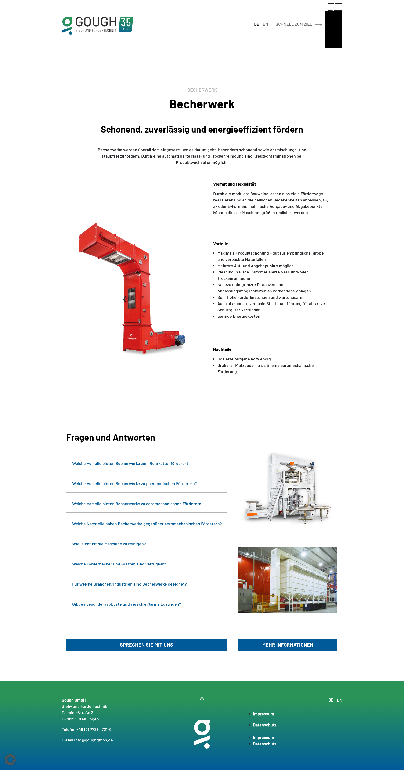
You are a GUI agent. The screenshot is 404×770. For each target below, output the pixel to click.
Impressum (263, 713)
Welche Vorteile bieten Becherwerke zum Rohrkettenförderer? (130, 463)
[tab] (146, 463)
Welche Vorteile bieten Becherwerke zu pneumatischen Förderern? (134, 483)
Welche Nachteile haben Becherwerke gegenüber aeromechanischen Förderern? (147, 523)
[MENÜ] (333, 5)
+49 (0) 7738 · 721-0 (94, 729)
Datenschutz (264, 724)
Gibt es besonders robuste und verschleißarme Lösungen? (126, 604)
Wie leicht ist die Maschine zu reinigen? (109, 543)
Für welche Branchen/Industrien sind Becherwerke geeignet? (129, 583)
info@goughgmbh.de (93, 739)
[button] (10, 759)
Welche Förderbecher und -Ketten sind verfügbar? (119, 563)
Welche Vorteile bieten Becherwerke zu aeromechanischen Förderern (136, 503)
